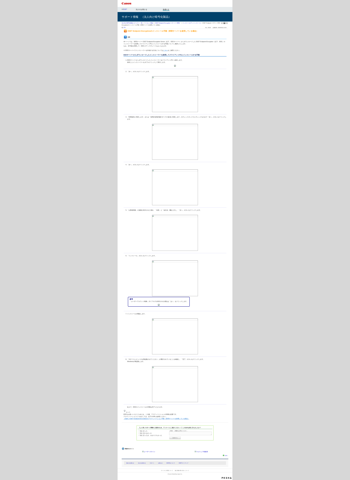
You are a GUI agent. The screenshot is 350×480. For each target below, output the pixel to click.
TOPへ (226, 455)
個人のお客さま (130, 463)
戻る (125, 27)
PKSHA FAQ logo (227, 478)
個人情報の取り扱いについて (182, 470)
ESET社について (171, 463)
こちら (165, 50)
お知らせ (160, 463)
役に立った (143, 431)
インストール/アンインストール (192, 23)
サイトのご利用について (167, 470)
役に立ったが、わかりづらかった (151, 435)
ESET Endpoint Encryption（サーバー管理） (168, 23)
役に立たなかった (146, 433)
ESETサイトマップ (183, 463)
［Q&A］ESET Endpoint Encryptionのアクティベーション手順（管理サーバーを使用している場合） (156, 418)
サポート (152, 463)
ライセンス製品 (148, 23)
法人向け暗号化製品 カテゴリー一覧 (132, 23)
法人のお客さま (141, 9)
